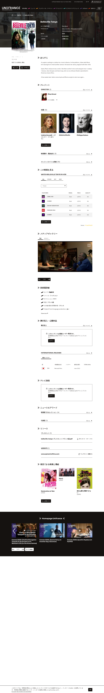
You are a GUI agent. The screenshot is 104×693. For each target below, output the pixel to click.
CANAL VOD (50, 196)
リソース (14, 59)
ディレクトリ (59, 8)
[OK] (90, 689)
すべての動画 (29, 549)
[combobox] (54, 185)
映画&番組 (24, 8)
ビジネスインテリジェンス (72, 8)
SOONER (49, 201)
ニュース (33, 8)
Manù (61, 479)
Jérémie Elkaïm (64, 135)
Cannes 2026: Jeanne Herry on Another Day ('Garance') (50, 540)
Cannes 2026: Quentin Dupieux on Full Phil (79, 540)
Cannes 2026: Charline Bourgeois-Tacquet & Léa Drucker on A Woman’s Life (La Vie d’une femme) (24, 541)
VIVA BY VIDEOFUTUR (53, 205)
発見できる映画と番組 (18, 62)
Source (83, 225)
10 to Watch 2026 (78, 1)
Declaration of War (48, 491)
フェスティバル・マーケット (46, 8)
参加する (93, 8)
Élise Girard (65, 26)
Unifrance (85, 8)
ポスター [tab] (46, 238)
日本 (48, 368)
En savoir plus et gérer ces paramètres (21, 691)
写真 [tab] (40, 238)
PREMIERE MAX (51, 210)
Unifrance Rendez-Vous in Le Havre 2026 (61, 1)
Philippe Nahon (82, 135)
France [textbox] (44, 186)
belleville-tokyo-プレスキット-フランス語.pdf (57, 439)
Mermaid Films (58, 368)
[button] (89, 245)
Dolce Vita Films (66, 28)
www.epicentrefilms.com (50, 454)
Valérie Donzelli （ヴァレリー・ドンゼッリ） (48, 137)
